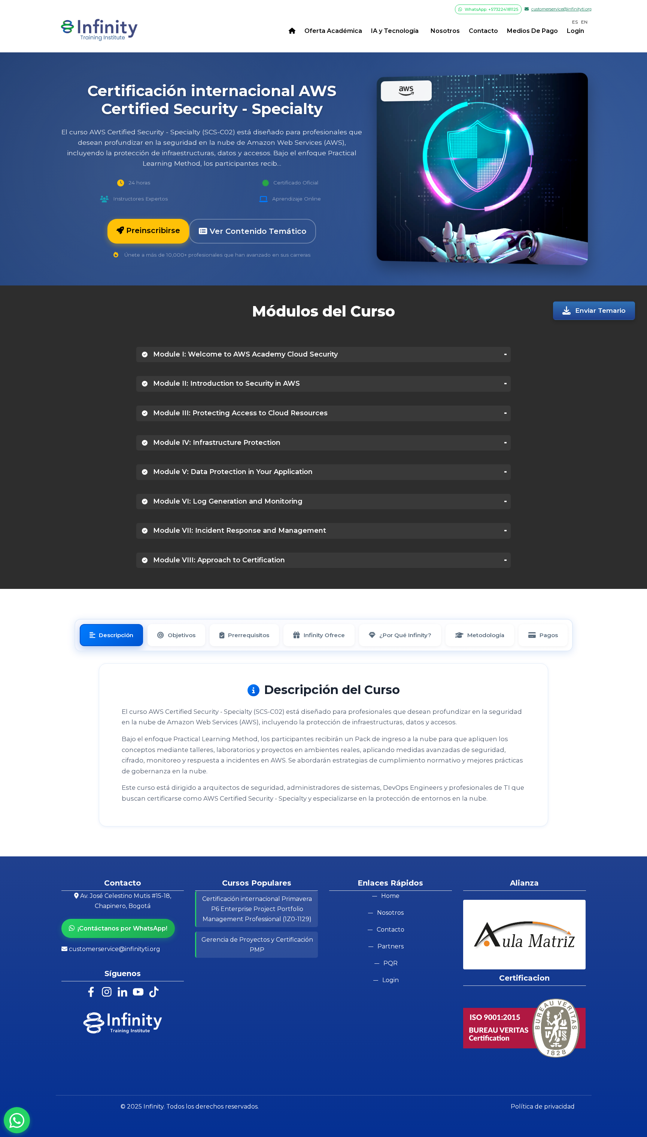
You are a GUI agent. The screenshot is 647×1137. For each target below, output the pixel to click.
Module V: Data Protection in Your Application (232, 472)
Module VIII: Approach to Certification (218, 560)
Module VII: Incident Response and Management (238, 530)
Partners (390, 946)
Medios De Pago (532, 30)
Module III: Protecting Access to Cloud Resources (239, 413)
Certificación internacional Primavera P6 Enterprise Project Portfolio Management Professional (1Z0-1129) (257, 909)
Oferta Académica (333, 30)
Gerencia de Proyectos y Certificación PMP (257, 944)
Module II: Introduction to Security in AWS (225, 383)
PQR (390, 963)
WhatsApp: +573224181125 (491, 9)
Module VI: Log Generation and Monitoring (227, 501)
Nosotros (444, 30)
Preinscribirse (152, 230)
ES (575, 22)
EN (584, 22)
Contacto (483, 30)
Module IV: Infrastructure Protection (215, 442)
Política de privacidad (543, 1106)
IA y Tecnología (395, 30)
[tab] (111, 635)
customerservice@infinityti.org (561, 9)
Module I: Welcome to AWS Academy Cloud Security (244, 354)
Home (390, 895)
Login (575, 30)
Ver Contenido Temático (256, 231)
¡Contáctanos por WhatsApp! (122, 928)
